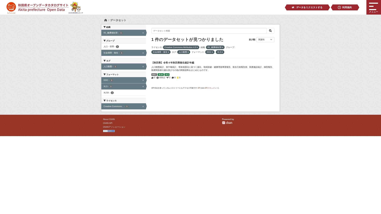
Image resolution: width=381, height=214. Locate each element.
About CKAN (109, 119)
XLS (167, 74)
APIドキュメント (211, 88)
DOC (154, 74)
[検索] (270, 30)
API (198, 88)
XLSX (161, 74)
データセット (118, 20)
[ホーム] (105, 20)
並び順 (252, 39)
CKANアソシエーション (114, 127)
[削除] (197, 47)
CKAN (227, 122)
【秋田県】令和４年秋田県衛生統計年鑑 (172, 62)
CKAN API (107, 123)
